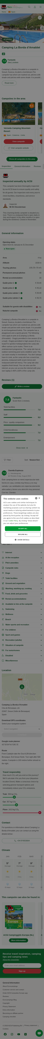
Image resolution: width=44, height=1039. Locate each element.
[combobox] (36, 498)
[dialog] (22, 519)
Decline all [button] (23, 534)
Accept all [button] (22, 528)
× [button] (39, 498)
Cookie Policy (13, 521)
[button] (22, 539)
